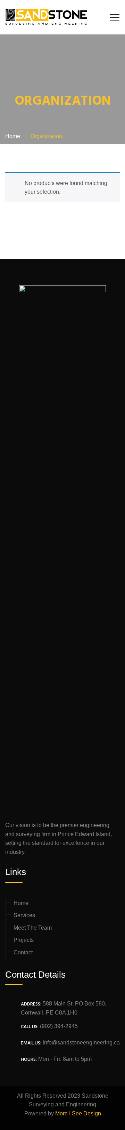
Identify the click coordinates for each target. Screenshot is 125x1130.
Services (24, 915)
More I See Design (78, 1113)
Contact (23, 952)
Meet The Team (33, 928)
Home (21, 903)
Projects (24, 940)
